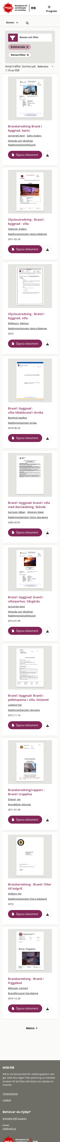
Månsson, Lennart (18, 988)
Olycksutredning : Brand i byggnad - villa (26, 222)
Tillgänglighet (10, 1093)
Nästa (31, 1028)
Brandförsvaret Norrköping (23, 993)
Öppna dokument (27, 155)
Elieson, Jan (14, 799)
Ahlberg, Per (15, 893)
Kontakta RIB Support (14, 1118)
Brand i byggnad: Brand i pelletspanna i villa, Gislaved (28, 698)
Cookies (7, 1100)
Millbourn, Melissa (18, 323)
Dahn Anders (34, 135)
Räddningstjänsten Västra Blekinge (27, 234)
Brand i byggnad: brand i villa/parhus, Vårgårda (25, 599)
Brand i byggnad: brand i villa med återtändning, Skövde (29, 505)
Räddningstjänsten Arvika (22, 422)
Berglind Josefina (17, 417)
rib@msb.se (9, 1128)
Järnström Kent (16, 135)
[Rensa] (28, 55)
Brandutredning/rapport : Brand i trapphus (26, 792)
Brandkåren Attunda (19, 804)
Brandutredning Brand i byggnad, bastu (25, 128)
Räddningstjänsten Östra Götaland (27, 898)
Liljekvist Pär (15, 704)
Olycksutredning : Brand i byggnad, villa (26, 316)
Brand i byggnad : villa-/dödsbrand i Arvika (25, 410)
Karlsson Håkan (16, 512)
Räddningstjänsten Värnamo (24, 710)
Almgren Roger (35, 512)
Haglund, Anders (17, 228)
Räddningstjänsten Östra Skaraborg (28, 517)
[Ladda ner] (48, 155)
